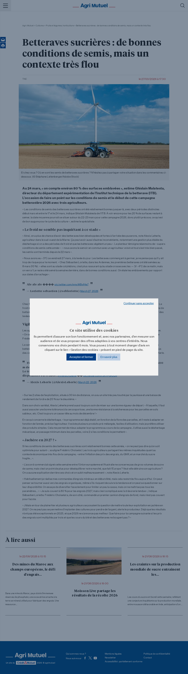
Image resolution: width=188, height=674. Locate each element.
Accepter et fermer (81, 357)
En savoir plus (108, 357)
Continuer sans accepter (139, 303)
